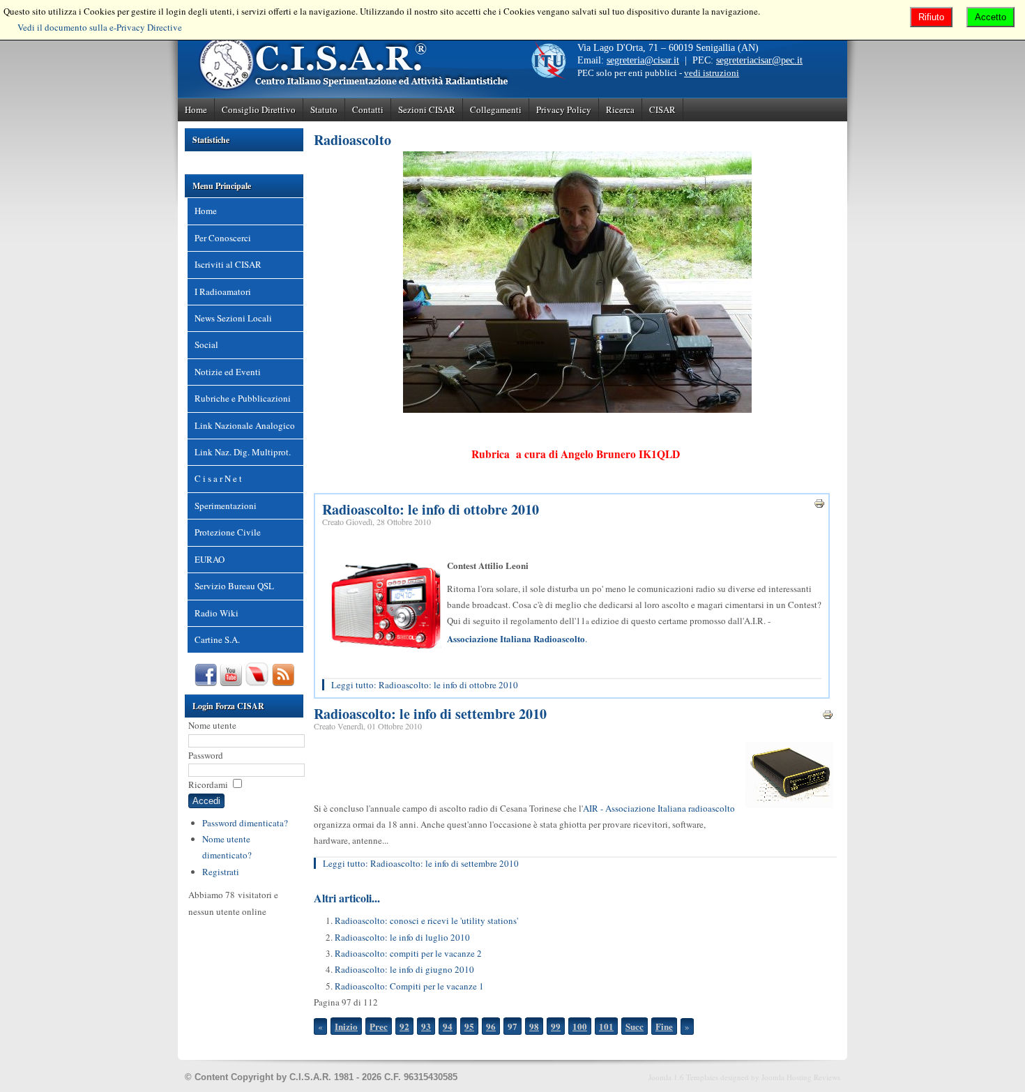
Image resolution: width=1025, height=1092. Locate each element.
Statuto (323, 109)
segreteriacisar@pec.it (759, 60)
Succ (634, 1026)
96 (491, 1026)
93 (426, 1026)
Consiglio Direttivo (259, 109)
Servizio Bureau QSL (234, 585)
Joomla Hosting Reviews (800, 1077)
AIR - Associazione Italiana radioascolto (659, 808)
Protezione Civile (228, 532)
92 (404, 1026)
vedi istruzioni (711, 73)
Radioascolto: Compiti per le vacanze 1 (409, 986)
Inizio (346, 1026)
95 (469, 1026)
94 (448, 1026)
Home (196, 109)
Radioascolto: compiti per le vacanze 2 (408, 953)
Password (205, 755)
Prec (379, 1026)
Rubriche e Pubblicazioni (243, 398)
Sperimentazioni (226, 505)
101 (606, 1026)
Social (206, 344)
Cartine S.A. (217, 639)
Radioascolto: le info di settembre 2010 (430, 714)
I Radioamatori (223, 291)
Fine (664, 1026)
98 (534, 1026)
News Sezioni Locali (233, 318)
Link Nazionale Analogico (245, 425)
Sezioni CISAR (426, 109)
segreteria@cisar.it (643, 60)
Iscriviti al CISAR (228, 264)
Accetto (990, 17)
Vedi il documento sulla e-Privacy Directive (99, 27)
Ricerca (620, 109)
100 (579, 1026)
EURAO (210, 559)
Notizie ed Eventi (228, 371)
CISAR (662, 109)
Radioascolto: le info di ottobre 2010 (430, 509)
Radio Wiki (216, 613)
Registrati (220, 871)
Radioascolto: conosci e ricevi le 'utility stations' (426, 920)
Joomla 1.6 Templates (683, 1077)
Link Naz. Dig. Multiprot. (243, 452)
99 (556, 1026)
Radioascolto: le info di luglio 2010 (402, 937)
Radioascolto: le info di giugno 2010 (404, 969)
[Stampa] (819, 505)
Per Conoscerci (223, 238)
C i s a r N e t (218, 478)
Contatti (368, 109)
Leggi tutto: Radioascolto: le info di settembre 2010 (421, 863)
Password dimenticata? (245, 823)
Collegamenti (496, 109)
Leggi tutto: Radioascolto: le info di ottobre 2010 (424, 684)
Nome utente (212, 725)
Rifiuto (931, 17)
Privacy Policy (563, 109)
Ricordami (208, 784)
